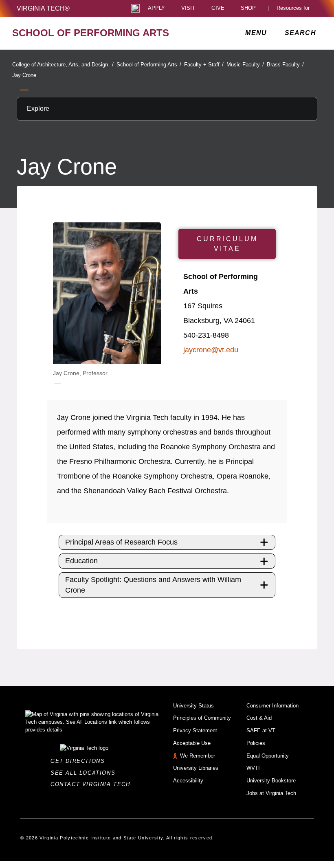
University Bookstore (271, 781)
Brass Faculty (285, 65)
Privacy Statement (195, 730)
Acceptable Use (192, 743)
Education (81, 561)
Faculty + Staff (204, 65)
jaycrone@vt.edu (210, 350)
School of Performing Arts (148, 65)
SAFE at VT (260, 730)
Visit (188, 8)
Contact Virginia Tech (93, 784)
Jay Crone (24, 75)
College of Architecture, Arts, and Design (63, 65)
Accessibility (188, 781)
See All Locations (85, 773)
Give (217, 8)
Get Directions (80, 761)
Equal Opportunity (267, 756)
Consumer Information (272, 706)
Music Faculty (245, 65)
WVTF (253, 768)
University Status (193, 706)
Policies (255, 743)
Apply (156, 8)
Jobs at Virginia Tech (271, 793)
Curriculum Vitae (227, 243)
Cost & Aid (259, 718)
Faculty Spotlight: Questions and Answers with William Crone (153, 584)
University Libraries (195, 768)
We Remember (197, 756)
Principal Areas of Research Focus (121, 542)
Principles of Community (202, 718)
